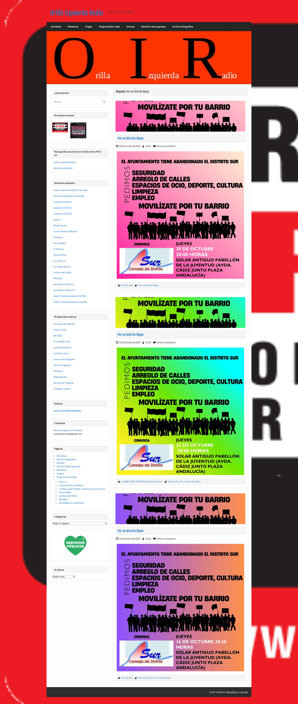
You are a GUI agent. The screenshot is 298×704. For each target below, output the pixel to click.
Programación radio (109, 26)
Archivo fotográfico (183, 26)
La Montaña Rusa (62, 347)
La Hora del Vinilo (62, 272)
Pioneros (57, 371)
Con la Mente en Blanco (65, 231)
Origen (88, 26)
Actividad (56, 26)
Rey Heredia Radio (62, 168)
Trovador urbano (61, 388)
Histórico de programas (153, 26)
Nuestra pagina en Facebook (67, 430)
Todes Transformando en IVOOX (69, 296)
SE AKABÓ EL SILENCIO (71, 503)
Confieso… (58, 237)
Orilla (148, 145)
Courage (243, 692)
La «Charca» (59, 260)
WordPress (232, 692)
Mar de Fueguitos (62, 365)
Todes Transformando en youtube (70, 301)
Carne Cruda (59, 329)
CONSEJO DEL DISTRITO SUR (135, 481)
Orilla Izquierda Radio (76, 13)
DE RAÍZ (57, 335)
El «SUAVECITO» (62, 341)
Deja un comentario (166, 145)
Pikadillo (57, 278)
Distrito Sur (127, 285)
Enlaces (131, 26)
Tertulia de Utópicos (63, 382)
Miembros (73, 26)
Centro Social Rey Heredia (67, 410)
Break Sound (59, 225)
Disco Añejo (59, 243)
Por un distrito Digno (131, 138)
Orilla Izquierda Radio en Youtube (70, 190)
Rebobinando (60, 376)
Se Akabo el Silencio (63, 284)
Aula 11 (57, 219)
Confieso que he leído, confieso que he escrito (82, 488)
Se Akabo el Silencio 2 (64, 290)
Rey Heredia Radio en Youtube (68, 196)
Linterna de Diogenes (64, 359)
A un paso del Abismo (64, 323)
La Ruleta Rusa (61, 353)
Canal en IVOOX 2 (62, 207)
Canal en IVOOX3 (62, 213)
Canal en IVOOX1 (62, 201)
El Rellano (58, 249)
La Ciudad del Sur (62, 266)
